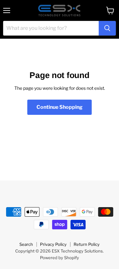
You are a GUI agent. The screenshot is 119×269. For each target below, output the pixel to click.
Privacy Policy (53, 244)
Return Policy (87, 244)
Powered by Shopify (59, 257)
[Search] (107, 28)
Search (26, 244)
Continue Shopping (59, 107)
